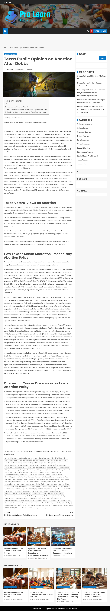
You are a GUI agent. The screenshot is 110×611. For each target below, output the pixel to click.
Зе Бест (30, 507)
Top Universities (37, 491)
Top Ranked (8, 491)
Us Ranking (14, 503)
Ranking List (20, 484)
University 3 (57, 498)
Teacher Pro (81, 164)
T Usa (60, 486)
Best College (18, 460)
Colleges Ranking (56, 472)
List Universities (17, 479)
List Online (8, 479)
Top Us (45, 491)
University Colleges (11, 500)
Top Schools (26, 491)
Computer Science (84, 132)
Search (83, 54)
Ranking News (30, 484)
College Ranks (9, 470)
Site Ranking (53, 486)
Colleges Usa (23, 474)
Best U (7, 463)
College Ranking (52, 467)
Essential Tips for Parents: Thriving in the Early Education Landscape (94, 594)
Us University (49, 503)
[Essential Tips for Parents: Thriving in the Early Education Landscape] (94, 578)
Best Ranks (54, 460)
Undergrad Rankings (11, 493)
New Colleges (65, 479)
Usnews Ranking (57, 505)
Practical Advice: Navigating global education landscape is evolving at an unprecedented (90, 109)
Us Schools (40, 503)
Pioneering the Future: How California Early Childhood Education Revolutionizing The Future (91, 93)
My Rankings (41, 479)
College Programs (19, 467)
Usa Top (47, 505)
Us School (32, 503)
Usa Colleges (9, 505)
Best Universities (15, 463)
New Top (25, 482)
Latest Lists (45, 477)
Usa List (23, 505)
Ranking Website (52, 484)
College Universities (65, 470)
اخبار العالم (45, 507)
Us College (53, 500)
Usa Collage (58, 503)
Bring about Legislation (20, 175)
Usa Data (17, 505)
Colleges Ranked (44, 472)
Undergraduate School (45, 496)
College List (51, 465)
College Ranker (41, 467)
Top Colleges (41, 489)
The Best (66, 486)
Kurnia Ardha (10, 69)
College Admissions (84, 124)
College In (43, 465)
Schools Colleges (35, 486)
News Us (43, 482)
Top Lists (56, 489)
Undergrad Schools (25, 493)
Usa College (67, 503)
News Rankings (34, 482)
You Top (17, 507)
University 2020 (46, 498)
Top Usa (52, 491)
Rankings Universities (11, 486)
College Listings (61, 465)
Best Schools (63, 460)
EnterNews (62, 608)
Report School (23, 486)
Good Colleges (9, 477)
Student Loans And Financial (87, 156)
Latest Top (64, 477)
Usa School (31, 505)
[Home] (5, 30)
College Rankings (64, 467)
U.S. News (59, 491)
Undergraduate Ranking (12, 496)
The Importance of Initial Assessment (59, 513)
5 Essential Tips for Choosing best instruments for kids (42, 594)
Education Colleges (44, 474)
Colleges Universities (11, 474)
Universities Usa (35, 498)
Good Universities (21, 477)
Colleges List (33, 472)
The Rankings (9, 489)
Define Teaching (83, 136)
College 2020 (46, 463)
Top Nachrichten (66, 489)
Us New (68, 500)
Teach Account (82, 160)
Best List (36, 460)
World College (9, 507)
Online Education (83, 144)
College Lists (8, 467)
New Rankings (16, 482)
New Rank (8, 482)
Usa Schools (40, 505)
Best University (27, 463)
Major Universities (29, 479)
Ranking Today (40, 484)
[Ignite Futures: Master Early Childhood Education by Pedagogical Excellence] (38, 536)
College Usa (8, 472)
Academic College (24, 458)
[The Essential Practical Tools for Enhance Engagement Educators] (63, 536)
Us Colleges (61, 500)
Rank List (60, 482)
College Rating (19, 470)
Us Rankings (23, 503)
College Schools (52, 470)
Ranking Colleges (10, 484)
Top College (32, 489)
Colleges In (24, 472)
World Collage (68, 505)
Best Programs (44, 460)
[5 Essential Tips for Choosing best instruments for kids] (41, 578)
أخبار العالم (37, 507)
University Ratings (36, 500)
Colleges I (17, 472)
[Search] (88, 31)
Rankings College (64, 484)
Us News (7, 503)
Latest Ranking (55, 477)
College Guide (34, 465)
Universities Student (22, 498)
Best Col (62, 458)
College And (56, 463)
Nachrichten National (52, 479)
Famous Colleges (57, 474)
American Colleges (37, 458)
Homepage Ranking (34, 477)
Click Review (37, 463)
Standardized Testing (85, 152)
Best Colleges (27, 460)
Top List (49, 489)
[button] (10, 31)
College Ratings (30, 470)
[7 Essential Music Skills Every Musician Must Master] (14, 536)
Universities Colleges (59, 496)
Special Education (83, 148)
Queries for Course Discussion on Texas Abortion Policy (26, 112)
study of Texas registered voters (39, 207)
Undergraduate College (39, 493)
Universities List (9, 498)
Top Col (24, 489)
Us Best (45, 500)
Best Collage (8, 460)
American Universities (51, 458)
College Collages (23, 465)
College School (10, 54)
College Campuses (10, 465)
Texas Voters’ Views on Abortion (18, 107)
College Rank (31, 467)
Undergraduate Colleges (56, 493)
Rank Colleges (51, 482)
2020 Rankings (12, 458)
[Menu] (10, 31)
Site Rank (45, 486)
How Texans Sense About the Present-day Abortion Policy (27, 109)
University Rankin (23, 500)
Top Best (17, 489)
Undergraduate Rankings (28, 496)
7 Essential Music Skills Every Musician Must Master (13, 551)
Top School (17, 491)
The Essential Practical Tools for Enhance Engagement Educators (62, 551)
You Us (24, 507)
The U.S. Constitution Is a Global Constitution (20, 513)
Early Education (83, 140)
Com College (33, 474)
